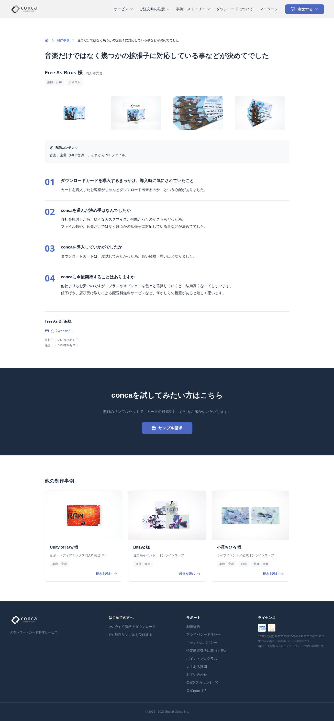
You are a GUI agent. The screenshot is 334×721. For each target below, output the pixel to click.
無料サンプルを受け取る (133, 635)
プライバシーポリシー (203, 634)
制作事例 (63, 40)
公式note (193, 691)
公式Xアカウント (199, 683)
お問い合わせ (196, 674)
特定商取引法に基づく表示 (206, 651)
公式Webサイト (63, 331)
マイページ (268, 9)
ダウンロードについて (234, 9)
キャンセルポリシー (201, 642)
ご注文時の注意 (152, 9)
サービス (121, 9)
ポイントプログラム (201, 659)
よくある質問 (196, 667)
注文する (305, 9)
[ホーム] (47, 40)
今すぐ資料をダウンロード (135, 627)
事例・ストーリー (190, 9)
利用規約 (193, 627)
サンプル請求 (170, 428)
